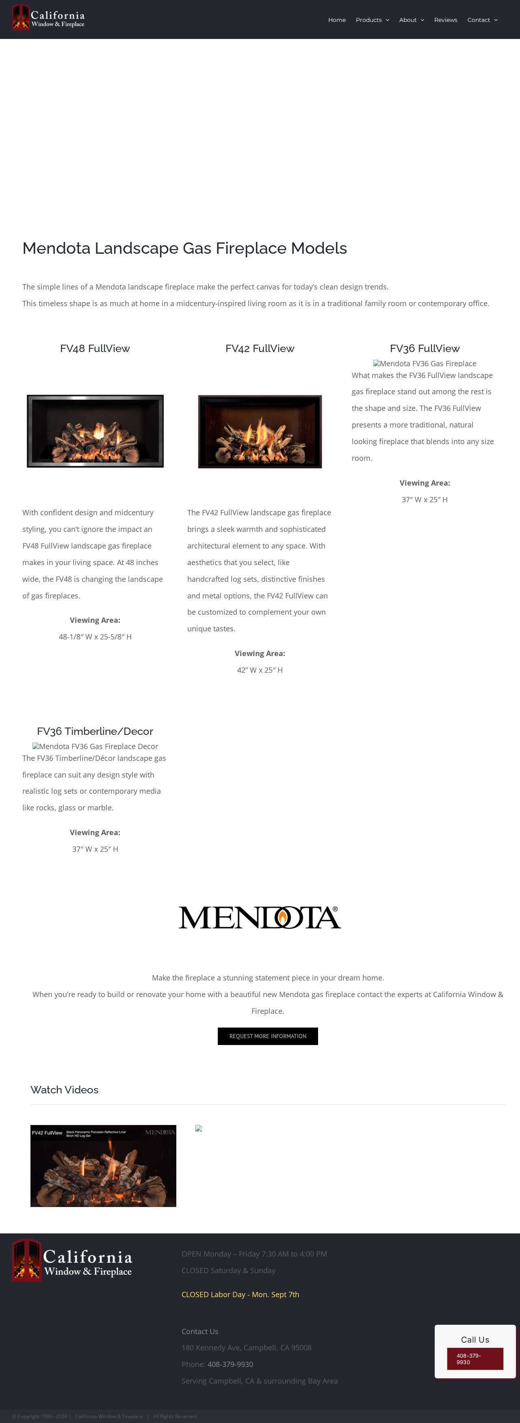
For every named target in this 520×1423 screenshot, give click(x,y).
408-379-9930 (230, 1364)
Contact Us (200, 1331)
